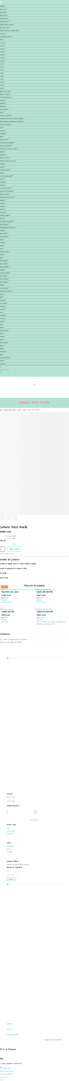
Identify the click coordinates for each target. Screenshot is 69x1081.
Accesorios (2, 100)
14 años (2, 88)
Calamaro (2, 294)
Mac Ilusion (2, 300)
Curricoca (2, 309)
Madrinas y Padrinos (4, 252)
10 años (1, 82)
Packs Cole (2, 33)
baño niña (2, 179)
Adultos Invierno (3, 18)
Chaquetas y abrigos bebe (5, 146)
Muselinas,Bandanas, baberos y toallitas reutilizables (11, 118)
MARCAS (2, 285)
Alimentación (2, 106)
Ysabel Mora (2, 306)
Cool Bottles (2, 315)
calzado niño (2, 212)
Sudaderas (2, 164)
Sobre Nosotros (10, 846)
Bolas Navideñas (3, 276)
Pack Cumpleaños (4, 236)
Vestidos (2, 173)
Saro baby (2, 318)
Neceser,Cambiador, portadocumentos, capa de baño (11, 121)
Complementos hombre (5, 358)
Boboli (1, 297)
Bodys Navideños (3, 282)
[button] (34, 1069)
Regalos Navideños (4, 279)
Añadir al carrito (14, 549)
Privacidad (9, 1024)
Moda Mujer (2, 364)
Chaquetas (2, 206)
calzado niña (2, 182)
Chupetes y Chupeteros (5, 115)
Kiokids (1, 327)
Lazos (1, 127)
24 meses (2, 58)
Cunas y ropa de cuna (5, 124)
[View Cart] (1, 367)
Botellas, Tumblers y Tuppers (6, 24)
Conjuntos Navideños (4, 273)
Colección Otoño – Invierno (5, 36)
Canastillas (2, 103)
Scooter (1, 339)
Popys (1, 312)
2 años (1, 64)
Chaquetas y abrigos (4, 170)
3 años (1, 67)
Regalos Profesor (3, 233)
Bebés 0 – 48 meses (4, 94)
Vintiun (1, 333)
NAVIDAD (2, 270)
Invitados (2, 255)
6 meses (2, 49)
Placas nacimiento (4, 109)
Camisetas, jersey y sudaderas (7, 142)
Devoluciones (10, 834)
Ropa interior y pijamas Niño (6, 221)
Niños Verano (3, 9)
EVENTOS (2, 242)
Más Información (34, 820)
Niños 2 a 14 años (4, 194)
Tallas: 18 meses (57, 622)
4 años (1, 70)
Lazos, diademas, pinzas (5, 188)
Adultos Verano (3, 15)
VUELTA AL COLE (4, 21)
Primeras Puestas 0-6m (5, 97)
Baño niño (2, 209)
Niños (1, 258)
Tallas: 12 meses (41, 602)
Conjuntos (2, 130)
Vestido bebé (2, 133)
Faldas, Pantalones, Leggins (6, 176)
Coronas (1, 239)
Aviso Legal (9, 1029)
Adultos (1, 345)
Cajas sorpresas (3, 342)
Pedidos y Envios (11, 831)
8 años (1, 79)
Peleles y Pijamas (3, 139)
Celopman (2, 336)
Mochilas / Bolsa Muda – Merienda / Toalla (9, 30)
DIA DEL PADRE (3, 264)
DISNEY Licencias (4, 330)
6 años (1, 76)
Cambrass (2, 321)
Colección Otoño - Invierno (10, 410)
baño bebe (2, 152)
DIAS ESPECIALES (4, 224)
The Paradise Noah (4, 288)
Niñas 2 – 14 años (4, 158)
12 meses (2, 52)
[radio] (11, 536)
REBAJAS (2, 6)
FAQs (8, 828)
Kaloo (1, 324)
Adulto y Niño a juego (5, 91)
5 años (1, 73)
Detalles (2, 245)
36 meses (2, 61)
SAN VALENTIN (3, 261)
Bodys (1, 136)
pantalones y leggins (4, 215)
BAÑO (1, 355)
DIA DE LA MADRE (4, 267)
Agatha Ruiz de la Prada (5, 291)
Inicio (1, 410)
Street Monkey (3, 303)
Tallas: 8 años (5, 622)
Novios (1, 248)
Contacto (9, 849)
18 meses (2, 55)
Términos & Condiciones (12, 1034)
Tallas (1, 39)
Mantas (1, 112)
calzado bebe (2, 155)
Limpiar (14, 544)
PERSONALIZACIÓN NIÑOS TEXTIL (7, 227)
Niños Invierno (3, 12)
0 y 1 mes (2, 43)
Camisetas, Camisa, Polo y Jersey (7, 161)
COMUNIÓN (2, 230)
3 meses (2, 46)
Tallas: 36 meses (43, 624)
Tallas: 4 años (51, 624)
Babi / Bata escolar (4, 27)
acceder (5, 642)
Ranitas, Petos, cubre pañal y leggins (8, 149)
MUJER (1, 361)
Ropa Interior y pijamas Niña (6, 191)
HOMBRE (2, 348)
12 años (2, 85)
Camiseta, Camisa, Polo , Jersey (7, 197)
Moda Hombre (2, 351)
